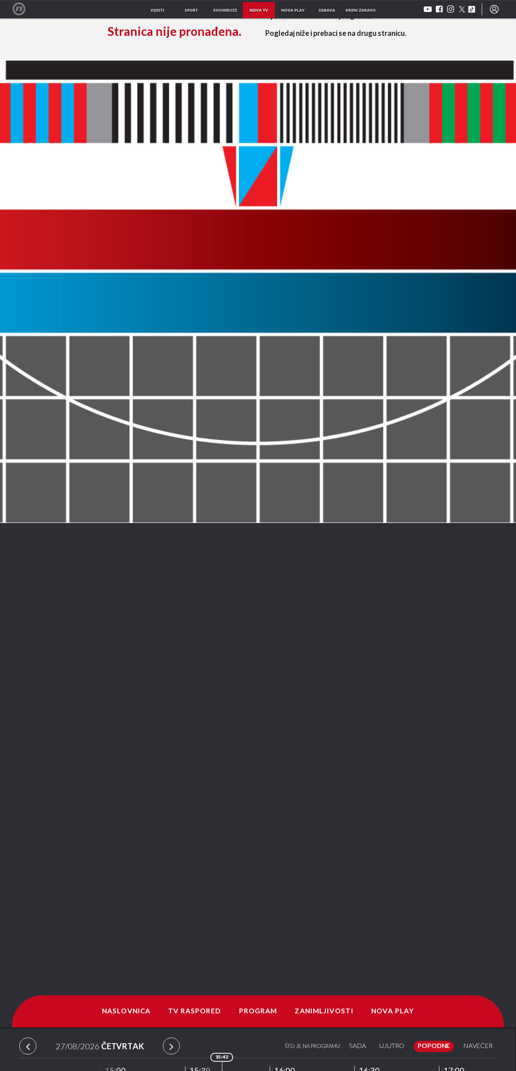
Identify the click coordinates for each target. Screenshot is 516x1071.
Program (258, 1011)
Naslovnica (126, 1011)
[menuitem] (494, 9)
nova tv (259, 10)
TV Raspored (194, 1011)
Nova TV (23, 9)
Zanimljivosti (324, 1011)
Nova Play (392, 1011)
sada (357, 1046)
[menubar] (494, 9)
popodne (434, 1046)
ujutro (391, 1046)
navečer (478, 1046)
